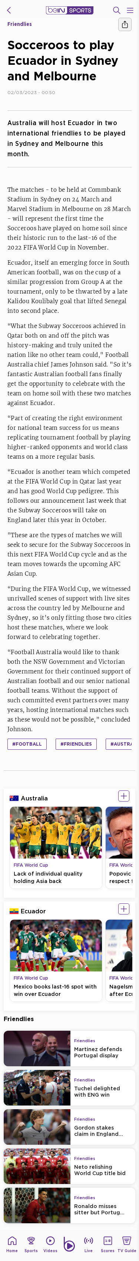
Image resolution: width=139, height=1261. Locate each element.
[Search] (116, 10)
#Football (27, 744)
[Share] (125, 24)
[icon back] (8, 10)
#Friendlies (76, 744)
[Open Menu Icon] (130, 10)
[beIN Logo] (69, 10)
